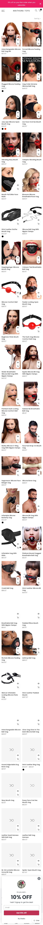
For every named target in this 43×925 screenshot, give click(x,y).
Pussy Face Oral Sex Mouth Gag (29, 801)
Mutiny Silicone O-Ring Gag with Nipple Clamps (11, 447)
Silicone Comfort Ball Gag (10, 303)
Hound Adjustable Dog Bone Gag (10, 766)
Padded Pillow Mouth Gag (30, 624)
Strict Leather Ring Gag (31, 765)
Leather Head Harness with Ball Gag (10, 836)
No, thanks (21, 919)
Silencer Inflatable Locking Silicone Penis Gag (10, 695)
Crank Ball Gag (7, 588)
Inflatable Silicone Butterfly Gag (8, 516)
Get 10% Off (21, 913)
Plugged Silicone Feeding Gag (11, 85)
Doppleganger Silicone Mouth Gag (10, 268)
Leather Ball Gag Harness (28, 836)
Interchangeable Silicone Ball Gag (11, 731)
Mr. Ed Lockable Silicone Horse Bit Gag (10, 871)
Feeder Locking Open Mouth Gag (30, 303)
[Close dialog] (38, 878)
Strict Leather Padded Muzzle (30, 694)
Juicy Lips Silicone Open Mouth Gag (10, 123)
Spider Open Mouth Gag (31, 870)
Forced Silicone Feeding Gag (31, 50)
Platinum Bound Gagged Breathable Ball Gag (31, 554)
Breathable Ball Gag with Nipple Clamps (9, 624)
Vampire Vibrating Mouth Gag (31, 161)
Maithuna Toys (21, 11)
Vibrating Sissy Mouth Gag (10, 161)
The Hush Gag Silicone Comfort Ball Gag (30, 338)
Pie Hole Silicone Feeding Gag (11, 659)
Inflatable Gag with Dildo (9, 554)
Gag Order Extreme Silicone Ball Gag (29, 85)
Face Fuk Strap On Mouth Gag (31, 447)
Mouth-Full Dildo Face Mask (10, 195)
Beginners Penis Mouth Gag (10, 338)
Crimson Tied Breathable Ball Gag (31, 268)
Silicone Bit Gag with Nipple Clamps (30, 516)
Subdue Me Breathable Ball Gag (31, 410)
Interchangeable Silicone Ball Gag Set (11, 50)
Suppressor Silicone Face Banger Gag (11, 482)
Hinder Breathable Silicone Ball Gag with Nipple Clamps (10, 374)
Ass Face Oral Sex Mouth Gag (31, 123)
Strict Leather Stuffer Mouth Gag (9, 230)
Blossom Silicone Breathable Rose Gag (30, 195)
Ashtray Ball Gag (28, 658)
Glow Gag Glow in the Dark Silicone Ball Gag (30, 731)
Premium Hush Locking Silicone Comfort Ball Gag (10, 411)
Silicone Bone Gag (29, 481)
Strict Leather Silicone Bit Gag (31, 589)
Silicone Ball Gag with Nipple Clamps (30, 230)
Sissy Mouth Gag (8, 800)
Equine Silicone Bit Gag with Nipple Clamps (30, 373)
